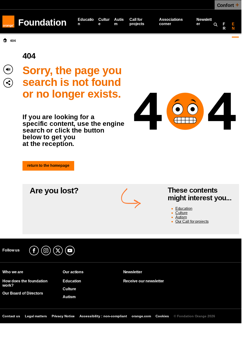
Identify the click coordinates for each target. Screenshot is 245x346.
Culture (103, 21)
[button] (8, 83)
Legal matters (36, 316)
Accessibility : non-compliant (103, 316)
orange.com (141, 316)
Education (86, 21)
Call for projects (136, 21)
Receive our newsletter (143, 281)
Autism (119, 21)
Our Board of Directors (22, 293)
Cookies (162, 316)
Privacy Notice (63, 316)
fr (224, 26)
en (233, 26)
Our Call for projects (192, 221)
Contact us (11, 316)
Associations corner (171, 21)
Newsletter (204, 21)
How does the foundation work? (25, 283)
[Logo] (8, 22)
